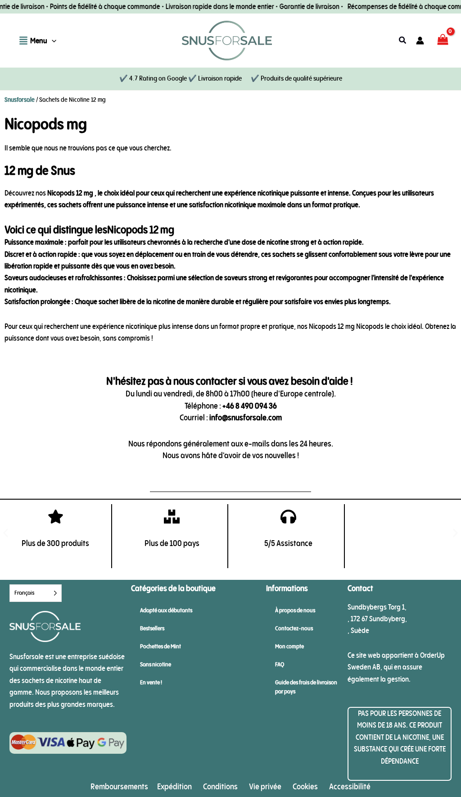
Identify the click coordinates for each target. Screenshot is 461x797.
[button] (51, 41)
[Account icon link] (420, 40)
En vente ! (151, 682)
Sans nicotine (155, 664)
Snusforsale (20, 100)
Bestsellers (152, 628)
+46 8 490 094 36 (249, 406)
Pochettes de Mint (160, 646)
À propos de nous (295, 610)
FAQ (279, 664)
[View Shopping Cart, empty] (442, 40)
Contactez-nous (294, 628)
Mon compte (289, 646)
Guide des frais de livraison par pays (306, 687)
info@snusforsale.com (245, 417)
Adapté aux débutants (166, 610)
